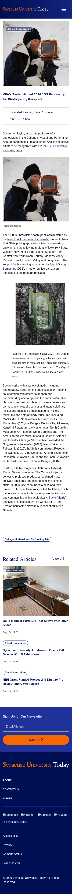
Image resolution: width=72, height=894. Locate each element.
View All (58, 559)
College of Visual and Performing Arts (27, 539)
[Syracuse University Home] (26, 9)
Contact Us (11, 789)
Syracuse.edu (11, 863)
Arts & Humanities (19, 29)
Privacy (7, 844)
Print (11, 119)
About (7, 780)
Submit (34, 740)
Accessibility (10, 835)
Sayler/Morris (57, 497)
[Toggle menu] (64, 9)
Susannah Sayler (13, 133)
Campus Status (12, 854)
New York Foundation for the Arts (27, 239)
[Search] (54, 9)
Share (27, 119)
